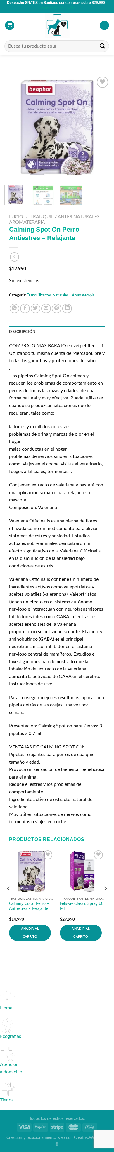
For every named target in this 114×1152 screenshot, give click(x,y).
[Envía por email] (46, 308)
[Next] (100, 127)
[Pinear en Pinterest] (56, 308)
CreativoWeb (85, 1137)
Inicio (16, 216)
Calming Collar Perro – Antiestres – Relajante (29, 906)
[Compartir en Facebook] (25, 308)
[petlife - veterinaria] (57, 25)
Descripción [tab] (22, 331)
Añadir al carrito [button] (30, 932)
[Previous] (13, 127)
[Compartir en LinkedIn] (67, 308)
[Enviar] (102, 46)
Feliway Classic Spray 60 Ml (81, 906)
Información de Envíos (57, 8)
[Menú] (104, 25)
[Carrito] (9, 25)
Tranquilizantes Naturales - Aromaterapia (60, 295)
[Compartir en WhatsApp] (14, 308)
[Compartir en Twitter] (35, 308)
